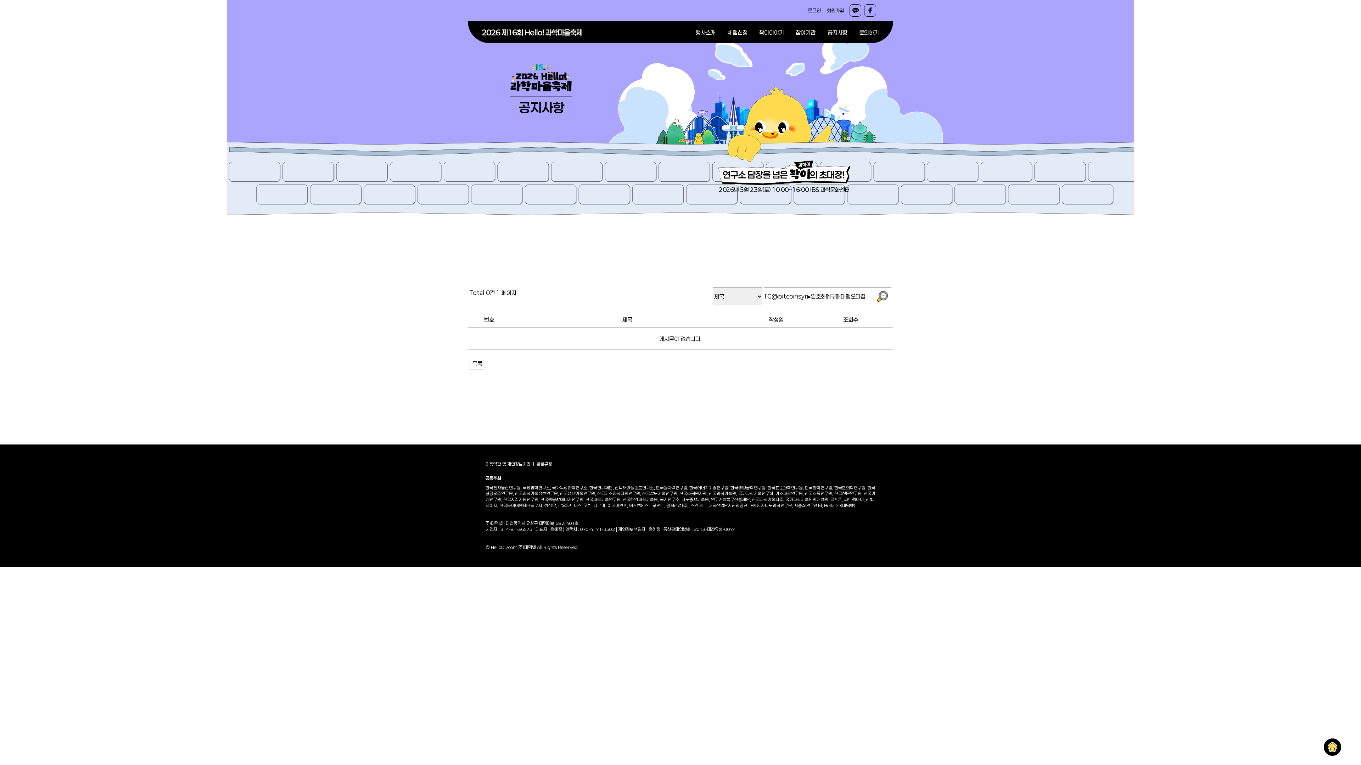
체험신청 (737, 32)
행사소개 (706, 32)
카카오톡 (856, 10)
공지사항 (837, 32)
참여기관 (806, 32)
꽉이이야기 (771, 32)
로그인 (814, 10)
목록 (477, 363)
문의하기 (869, 32)
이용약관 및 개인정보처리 (508, 463)
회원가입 (835, 10)
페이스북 (870, 10)
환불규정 (544, 463)
